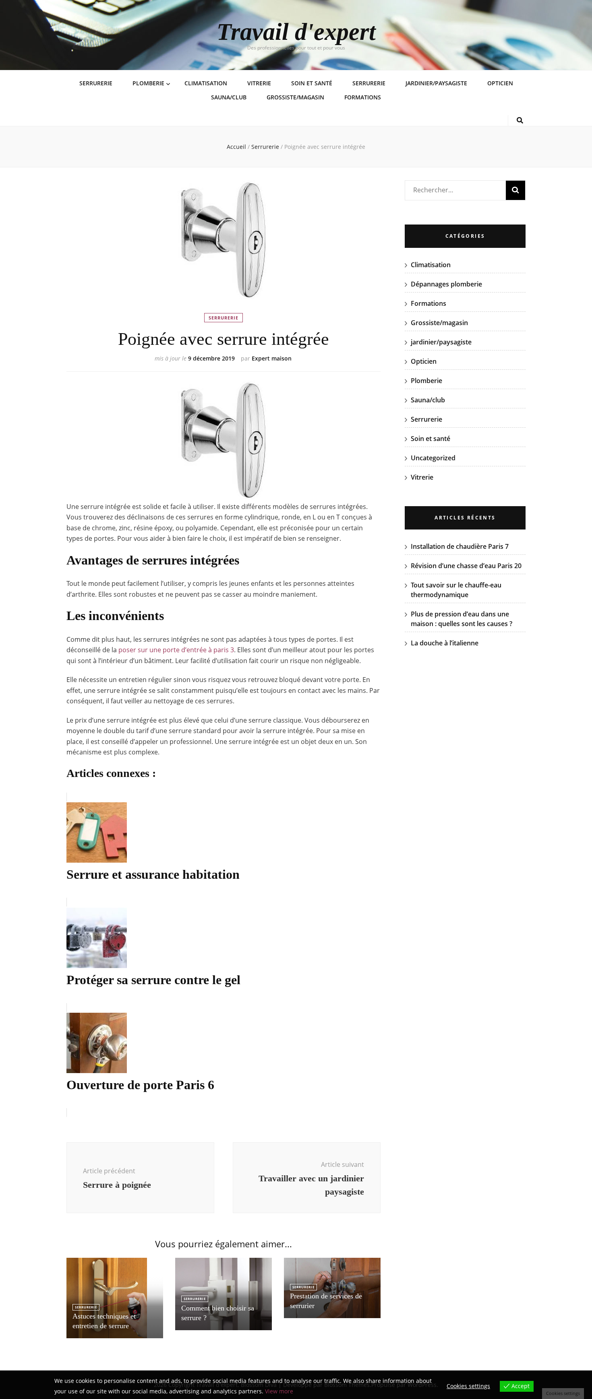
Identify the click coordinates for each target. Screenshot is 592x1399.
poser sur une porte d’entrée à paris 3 (176, 649)
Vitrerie (259, 83)
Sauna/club (228, 97)
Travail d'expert (296, 32)
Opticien (500, 83)
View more (279, 1391)
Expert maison (272, 358)
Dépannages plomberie (446, 284)
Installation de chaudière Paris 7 (460, 546)
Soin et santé (311, 83)
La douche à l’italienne (444, 643)
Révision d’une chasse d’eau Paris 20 (466, 565)
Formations (362, 97)
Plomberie (148, 83)
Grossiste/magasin (295, 97)
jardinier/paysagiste (436, 83)
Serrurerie (95, 83)
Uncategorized (433, 457)
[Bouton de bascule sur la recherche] (520, 120)
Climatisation (205, 83)
